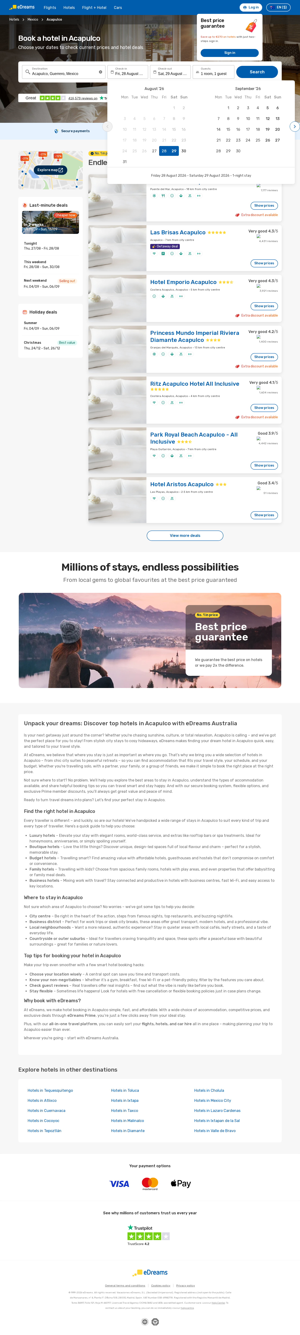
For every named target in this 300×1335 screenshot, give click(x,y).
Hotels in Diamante (128, 1131)
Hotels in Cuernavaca (46, 1110)
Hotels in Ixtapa (125, 1100)
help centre (187, 1308)
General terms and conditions (125, 1285)
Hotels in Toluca (125, 1090)
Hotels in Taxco (124, 1110)
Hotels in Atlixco (42, 1100)
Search (257, 72)
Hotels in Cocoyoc (43, 1120)
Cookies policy (160, 1285)
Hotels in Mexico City (212, 1100)
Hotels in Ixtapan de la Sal (217, 1120)
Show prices (264, 206)
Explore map (48, 170)
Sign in (229, 53)
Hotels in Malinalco (127, 1120)
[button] (100, 72)
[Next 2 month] (295, 126)
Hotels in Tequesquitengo (50, 1090)
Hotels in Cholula (209, 1090)
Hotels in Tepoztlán (44, 1131)
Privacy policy (185, 1285)
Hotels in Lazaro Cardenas (217, 1110)
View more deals (185, 535)
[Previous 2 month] (107, 126)
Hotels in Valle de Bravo (215, 1131)
